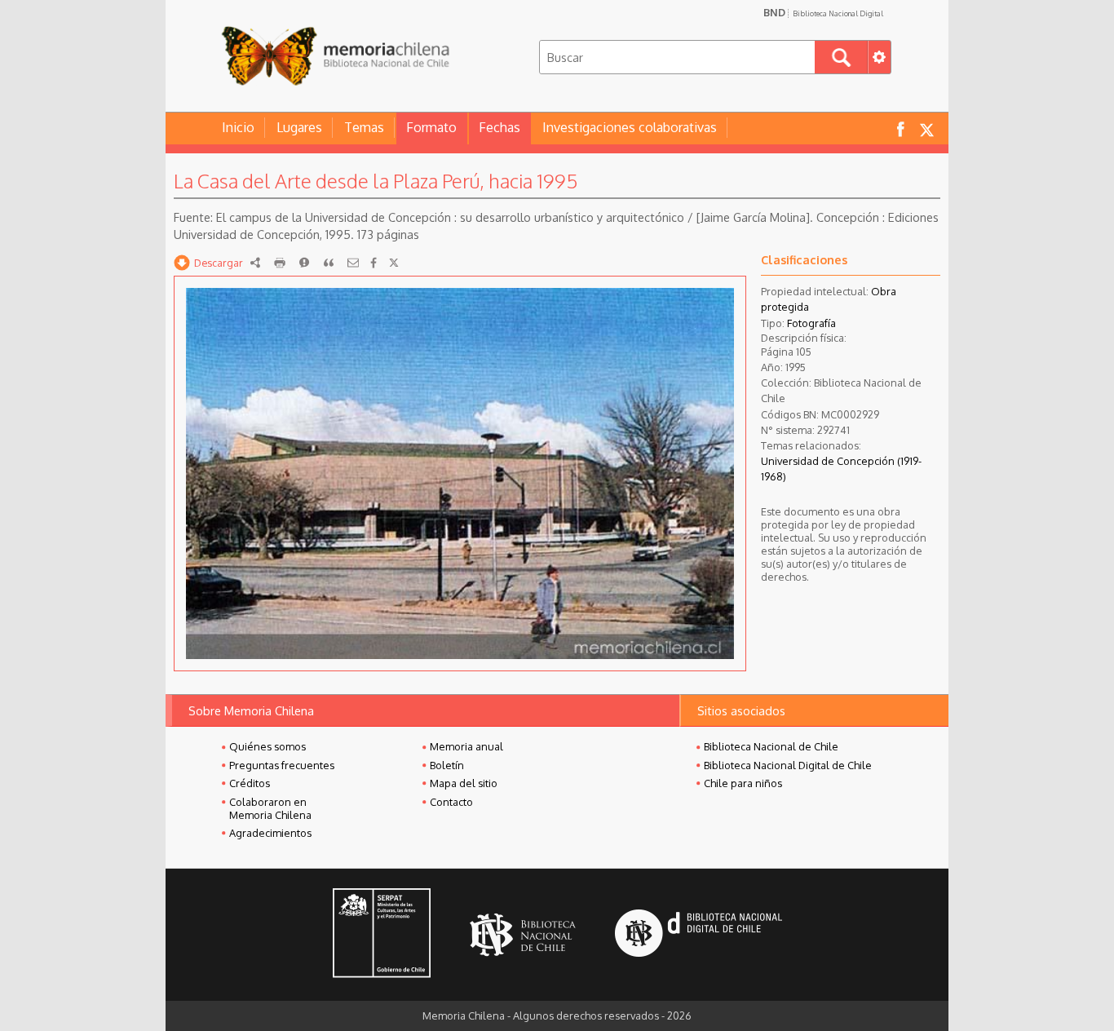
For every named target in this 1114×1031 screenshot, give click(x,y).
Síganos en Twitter (926, 128)
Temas (364, 127)
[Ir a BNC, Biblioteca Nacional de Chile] (522, 935)
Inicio (238, 127)
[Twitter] (394, 262)
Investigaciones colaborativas (629, 127)
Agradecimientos (270, 832)
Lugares (299, 127)
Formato (431, 127)
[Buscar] (841, 57)
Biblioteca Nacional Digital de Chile (788, 765)
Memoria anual (466, 746)
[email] (353, 262)
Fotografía (811, 323)
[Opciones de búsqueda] (879, 57)
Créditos (249, 783)
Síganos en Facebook (900, 128)
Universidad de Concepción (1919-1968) (841, 468)
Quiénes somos (267, 746)
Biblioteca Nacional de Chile (771, 746)
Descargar (218, 262)
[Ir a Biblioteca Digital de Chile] (698, 935)
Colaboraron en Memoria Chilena (270, 808)
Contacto (451, 801)
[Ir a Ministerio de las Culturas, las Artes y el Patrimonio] (381, 935)
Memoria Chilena (335, 55)
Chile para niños (743, 783)
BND (823, 12)
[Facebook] (373, 262)
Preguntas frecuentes (281, 765)
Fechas (499, 127)
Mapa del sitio (463, 783)
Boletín (447, 765)
